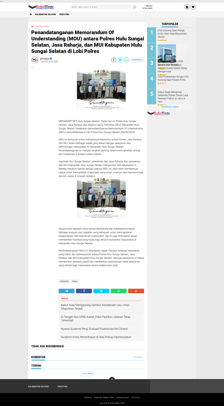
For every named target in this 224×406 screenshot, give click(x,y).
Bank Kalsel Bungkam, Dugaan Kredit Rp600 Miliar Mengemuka (172, 68)
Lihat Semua (87, 374)
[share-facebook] (113, 59)
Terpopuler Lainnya (170, 107)
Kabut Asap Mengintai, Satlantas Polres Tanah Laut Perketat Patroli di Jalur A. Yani (173, 97)
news (46, 26)
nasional (39, 26)
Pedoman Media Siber (104, 397)
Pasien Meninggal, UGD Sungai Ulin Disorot (170, 63)
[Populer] (193, 7)
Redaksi (88, 397)
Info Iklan (135, 397)
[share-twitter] (120, 59)
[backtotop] (112, 380)
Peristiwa (64, 14)
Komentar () (137, 60)
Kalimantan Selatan (45, 14)
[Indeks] (187, 7)
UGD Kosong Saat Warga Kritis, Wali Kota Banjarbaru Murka (172, 33)
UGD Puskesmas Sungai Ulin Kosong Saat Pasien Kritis (173, 78)
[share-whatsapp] (126, 59)
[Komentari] (136, 291)
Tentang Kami (122, 397)
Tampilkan (138, 357)
